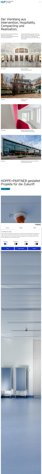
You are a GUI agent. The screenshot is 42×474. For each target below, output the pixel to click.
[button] (39, 2)
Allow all (34, 248)
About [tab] (35, 227)
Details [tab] (21, 227)
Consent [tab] (7, 227)
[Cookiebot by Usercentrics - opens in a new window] (36, 224)
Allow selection (21, 248)
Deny (8, 248)
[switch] (15, 244)
